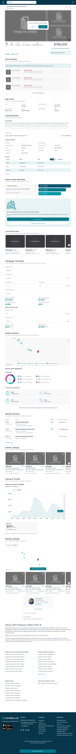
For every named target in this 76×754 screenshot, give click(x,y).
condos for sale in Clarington (13, 685)
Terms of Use (42, 731)
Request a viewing (38, 751)
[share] (69, 7)
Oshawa (12, 8)
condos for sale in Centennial (46, 661)
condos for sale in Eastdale (45, 668)
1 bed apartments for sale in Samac (14, 661)
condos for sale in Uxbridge (12, 697)
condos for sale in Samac (44, 657)
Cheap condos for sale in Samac (13, 668)
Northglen (57, 631)
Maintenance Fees (9, 310)
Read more (8, 133)
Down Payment (8, 274)
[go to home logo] (10, 718)
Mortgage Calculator (62, 729)
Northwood (42, 631)
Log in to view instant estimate (60, 48)
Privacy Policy (42, 729)
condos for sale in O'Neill (44, 659)
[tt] (21, 730)
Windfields (48, 631)
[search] (25, 2)
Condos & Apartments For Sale (65, 733)
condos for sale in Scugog (12, 693)
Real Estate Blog (61, 720)
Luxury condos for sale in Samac (13, 671)
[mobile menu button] (74, 2)
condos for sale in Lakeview (45, 671)
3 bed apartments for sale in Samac (14, 666)
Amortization (41, 282)
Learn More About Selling (38, 223)
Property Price (9, 267)
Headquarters (42, 724)
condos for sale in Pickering (12, 690)
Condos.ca (5, 721)
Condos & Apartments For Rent (65, 735)
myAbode (12, 721)
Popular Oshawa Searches (46, 652)
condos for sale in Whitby (12, 683)
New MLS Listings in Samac (46, 681)
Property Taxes (8, 317)
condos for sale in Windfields (46, 654)
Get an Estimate (38, 219)
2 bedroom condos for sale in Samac (15, 654)
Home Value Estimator (63, 727)
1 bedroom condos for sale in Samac (14, 657)
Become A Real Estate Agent (46, 726)
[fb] (24, 730)
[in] (26, 730)
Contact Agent (38, 609)
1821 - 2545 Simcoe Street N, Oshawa (47, 683)
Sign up (43, 26)
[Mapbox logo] (9, 365)
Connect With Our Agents (64, 726)
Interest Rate (8, 282)
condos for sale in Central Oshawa (47, 664)
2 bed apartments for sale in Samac (14, 664)
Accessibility (42, 727)
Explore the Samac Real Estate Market (17, 652)
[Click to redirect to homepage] (3, 2)
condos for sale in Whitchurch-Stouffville (16, 700)
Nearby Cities (9, 681)
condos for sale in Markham (12, 695)
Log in (33, 26)
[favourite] (66, 7)
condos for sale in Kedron (45, 666)
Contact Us (60, 724)
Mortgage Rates (61, 731)
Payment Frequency (9, 289)
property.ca (42, 720)
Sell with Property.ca (62, 722)
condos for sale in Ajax (11, 688)
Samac (8, 8)
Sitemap (41, 733)
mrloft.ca (41, 722)
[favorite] (23, 454)
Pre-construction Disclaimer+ (38, 743)
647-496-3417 (38, 604)
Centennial (35, 631)
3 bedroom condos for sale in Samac (15, 659)
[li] (29, 730)
